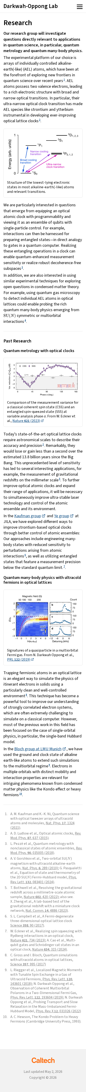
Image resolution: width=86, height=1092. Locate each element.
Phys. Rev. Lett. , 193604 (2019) (36, 997)
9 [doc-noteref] (49, 765)
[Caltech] (43, 1060)
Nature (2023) (26, 420)
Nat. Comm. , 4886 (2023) (46, 910)
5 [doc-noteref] (59, 479)
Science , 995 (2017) (28, 964)
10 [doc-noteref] (20, 793)
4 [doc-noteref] (25, 320)
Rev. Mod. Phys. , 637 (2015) (45, 835)
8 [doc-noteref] (26, 695)
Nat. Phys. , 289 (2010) (40, 868)
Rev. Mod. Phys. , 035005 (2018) (46, 850)
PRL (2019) (18, 659)
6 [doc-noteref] (25, 555)
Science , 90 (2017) (27, 925)
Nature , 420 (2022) (41, 896)
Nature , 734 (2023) (27, 940)
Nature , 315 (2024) (49, 949)
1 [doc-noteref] (64, 79)
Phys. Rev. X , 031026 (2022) (58, 1011)
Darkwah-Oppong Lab (30, 6)
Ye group (61, 516)
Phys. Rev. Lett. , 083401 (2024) (43, 880)
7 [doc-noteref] (64, 566)
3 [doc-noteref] (22, 267)
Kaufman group (27, 516)
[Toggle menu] (80, 7)
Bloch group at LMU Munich (37, 749)
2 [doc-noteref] (39, 120)
